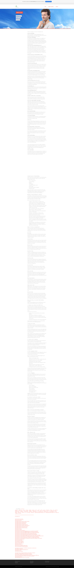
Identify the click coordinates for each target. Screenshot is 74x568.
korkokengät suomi (17, 516)
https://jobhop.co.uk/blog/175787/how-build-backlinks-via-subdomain (23, 553)
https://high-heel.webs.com (18, 520)
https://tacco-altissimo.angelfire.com (19, 542)
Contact (57, 6)
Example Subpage (51, 6)
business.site (57, 512)
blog (20, 513)
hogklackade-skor (17, 511)
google (56, 511)
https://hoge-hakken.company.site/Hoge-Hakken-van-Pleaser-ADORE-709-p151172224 (25, 533)
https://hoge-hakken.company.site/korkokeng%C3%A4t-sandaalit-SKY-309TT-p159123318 (26, 534)
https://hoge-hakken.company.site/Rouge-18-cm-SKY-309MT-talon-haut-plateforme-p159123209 (27, 536)
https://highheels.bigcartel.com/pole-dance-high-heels (21, 526)
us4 (25, 512)
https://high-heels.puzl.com (18, 528)
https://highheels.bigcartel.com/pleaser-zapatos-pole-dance (22, 525)
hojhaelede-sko (26, 511)
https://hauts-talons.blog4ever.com (19, 519)
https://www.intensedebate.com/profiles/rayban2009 (21, 546)
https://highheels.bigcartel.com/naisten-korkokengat (21, 524)
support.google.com (35, 511)
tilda (19, 513)
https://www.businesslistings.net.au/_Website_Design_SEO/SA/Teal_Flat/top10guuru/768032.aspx (27, 555)
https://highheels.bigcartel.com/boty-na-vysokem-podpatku (22, 521)
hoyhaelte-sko (22, 511)
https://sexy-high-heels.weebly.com (19, 540)
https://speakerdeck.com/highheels (19, 541)
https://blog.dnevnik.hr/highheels (19, 551)
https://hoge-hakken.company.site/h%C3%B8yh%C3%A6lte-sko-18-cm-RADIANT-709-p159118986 (27, 532)
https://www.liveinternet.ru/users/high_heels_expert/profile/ (22, 557)
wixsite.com (23, 512)
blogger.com (16, 513)
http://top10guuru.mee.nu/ (18, 550)
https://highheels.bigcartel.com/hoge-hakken (20, 523)
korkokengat (30, 511)
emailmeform (32, 512)
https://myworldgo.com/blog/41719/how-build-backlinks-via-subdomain (23, 554)
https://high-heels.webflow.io (18, 529)
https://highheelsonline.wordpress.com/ (50, 512)
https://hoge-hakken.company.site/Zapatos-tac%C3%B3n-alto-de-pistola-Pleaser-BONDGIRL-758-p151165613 (28, 538)
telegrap (16, 512)
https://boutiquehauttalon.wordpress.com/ (40, 512)
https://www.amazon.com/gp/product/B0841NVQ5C (21, 545)
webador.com (19, 512)
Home (45, 6)
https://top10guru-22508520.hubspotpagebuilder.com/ (21, 549)
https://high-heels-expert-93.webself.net (20, 530)
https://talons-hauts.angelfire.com (19, 544)
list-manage (28, 512)
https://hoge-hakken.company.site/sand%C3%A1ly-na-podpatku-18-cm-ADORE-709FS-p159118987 (27, 537)
